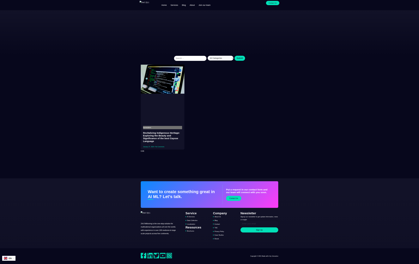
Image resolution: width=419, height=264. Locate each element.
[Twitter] (156, 255)
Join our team (204, 5)
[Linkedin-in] (150, 255)
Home (164, 5)
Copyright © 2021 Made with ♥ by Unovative (264, 256)
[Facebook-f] (143, 255)
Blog (184, 5)
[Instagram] (169, 255)
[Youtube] (163, 255)
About (192, 5)
